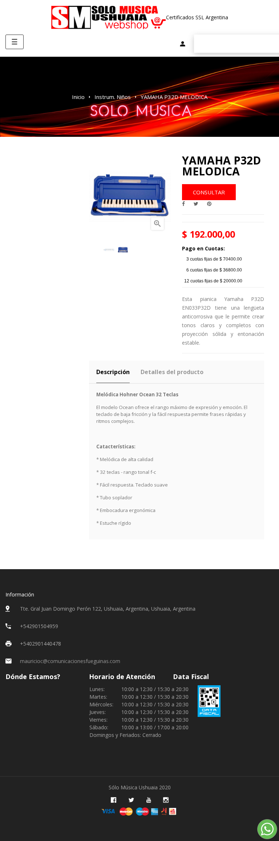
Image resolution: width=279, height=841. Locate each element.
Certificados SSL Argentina (197, 17)
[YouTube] (148, 800)
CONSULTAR (209, 192)
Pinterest (209, 203)
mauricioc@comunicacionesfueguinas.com (70, 661)
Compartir (183, 203)
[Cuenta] (182, 44)
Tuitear (196, 203)
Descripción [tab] (113, 372)
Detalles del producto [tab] (172, 372)
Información (19, 594)
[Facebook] (113, 800)
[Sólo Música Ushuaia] (108, 17)
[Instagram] (166, 800)
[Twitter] (131, 800)
